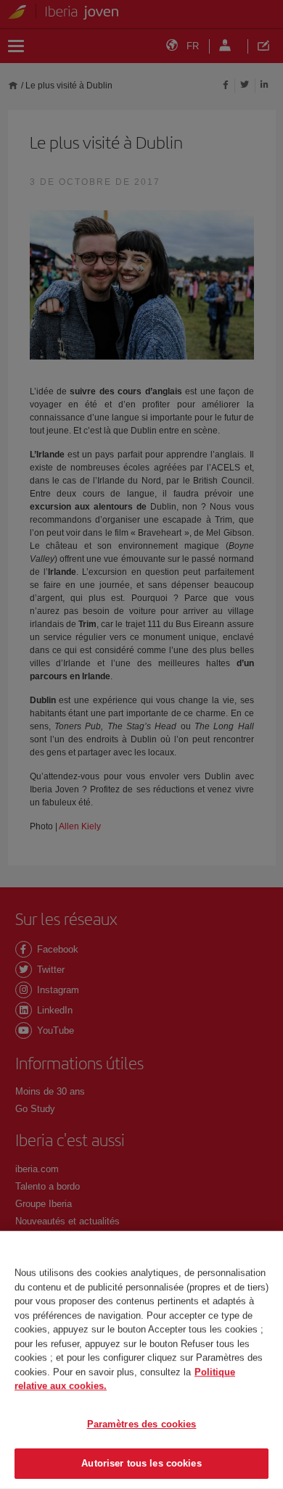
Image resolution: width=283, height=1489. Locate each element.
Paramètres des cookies (142, 1424)
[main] (141, 1360)
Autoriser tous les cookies (141, 1463)
